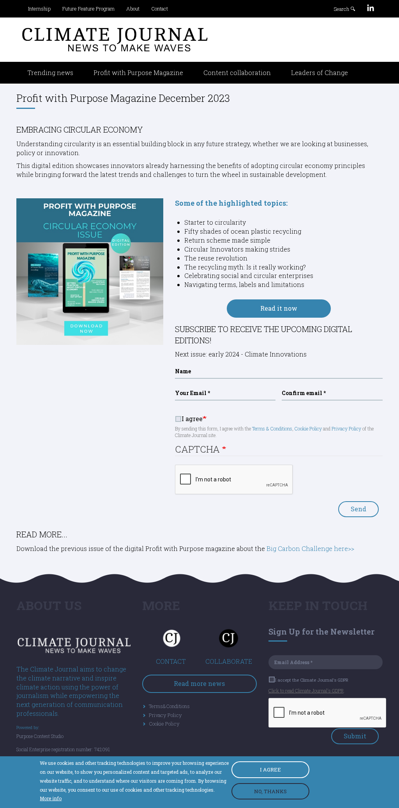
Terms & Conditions (272, 428)
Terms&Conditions (169, 706)
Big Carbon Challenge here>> (309, 548)
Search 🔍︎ (344, 8)
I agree (192, 418)
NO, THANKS (270, 791)
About (132, 8)
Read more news (199, 683)
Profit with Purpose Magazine (138, 72)
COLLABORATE (228, 661)
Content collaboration (237, 72)
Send (358, 509)
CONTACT (171, 661)
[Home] (115, 39)
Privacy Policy (346, 428)
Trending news (50, 72)
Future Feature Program (88, 8)
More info (51, 798)
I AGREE (270, 769)
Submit (355, 736)
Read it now (278, 308)
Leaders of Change (319, 72)
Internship (39, 8)
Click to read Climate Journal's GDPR (306, 690)
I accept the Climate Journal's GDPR (311, 680)
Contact (159, 8)
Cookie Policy (308, 428)
